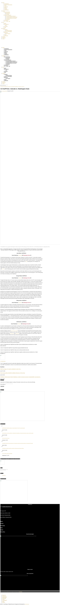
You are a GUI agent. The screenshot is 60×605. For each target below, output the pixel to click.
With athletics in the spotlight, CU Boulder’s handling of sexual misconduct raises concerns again (17, 433)
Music (5, 23)
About (1, 521)
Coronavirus (6, 3)
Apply (1, 527)
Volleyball (8, 19)
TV (6, 25)
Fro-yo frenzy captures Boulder (7, 453)
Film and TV (6, 24)
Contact (1, 523)
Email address (2, 384)
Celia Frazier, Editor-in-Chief (5, 512)
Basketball (8, 13)
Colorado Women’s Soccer (11, 16)
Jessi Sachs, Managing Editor (5, 515)
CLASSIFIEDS (4, 600)
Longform (6, 6)
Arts (3, 22)
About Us (4, 595)
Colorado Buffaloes (3, 86)
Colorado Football (10, 86)
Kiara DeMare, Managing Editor (6, 517)
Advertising (2, 525)
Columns (5, 29)
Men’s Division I (7, 11)
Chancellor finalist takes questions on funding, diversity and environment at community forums (17, 443)
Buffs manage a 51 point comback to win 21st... (10, 369)
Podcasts (4, 37)
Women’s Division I (7, 15)
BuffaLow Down (9, 30)
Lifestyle (6, 26)
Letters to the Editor (8, 31)
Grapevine (6, 35)
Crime (5, 5)
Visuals (3, 36)
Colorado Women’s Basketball (11, 17)
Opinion (3, 28)
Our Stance (8, 33)
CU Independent (4, 91)
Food (5, 27)
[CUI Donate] (22, 420)
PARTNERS (4, 598)
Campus (5, 8)
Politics (5, 7)
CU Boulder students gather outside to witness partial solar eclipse (13, 448)
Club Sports (6, 20)
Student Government (8, 4)
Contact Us (4, 596)
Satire (5, 34)
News (3, 2)
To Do (3, 38)
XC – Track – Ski (7, 21)
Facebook (4, 475)
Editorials (6, 32)
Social (3, 599)
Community (6, 9)
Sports (3, 10)
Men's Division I (19, 86)
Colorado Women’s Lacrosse (11, 18)
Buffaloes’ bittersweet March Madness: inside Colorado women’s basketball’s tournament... (20, 377)
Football (7, 14)
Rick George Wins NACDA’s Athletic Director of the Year (12, 373)
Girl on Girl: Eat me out (5, 438)
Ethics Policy (2, 531)
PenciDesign (20, 591)
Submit (1, 529)
